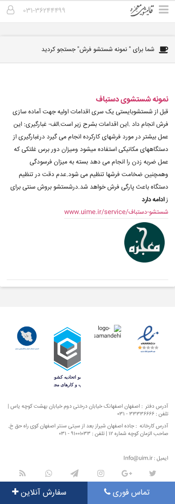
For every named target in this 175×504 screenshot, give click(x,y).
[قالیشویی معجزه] (147, 13)
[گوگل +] (127, 473)
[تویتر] (153, 473)
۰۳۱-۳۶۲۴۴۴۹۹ (44, 11)
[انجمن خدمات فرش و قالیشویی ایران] (26, 338)
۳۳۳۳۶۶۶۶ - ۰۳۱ (136, 414)
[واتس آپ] (48, 473)
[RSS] (22, 473)
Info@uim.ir (138, 458)
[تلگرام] (74, 473)
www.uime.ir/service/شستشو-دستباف (116, 212)
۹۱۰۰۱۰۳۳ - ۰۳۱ (75, 434)
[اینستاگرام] (100, 473)
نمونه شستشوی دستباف (132, 100)
